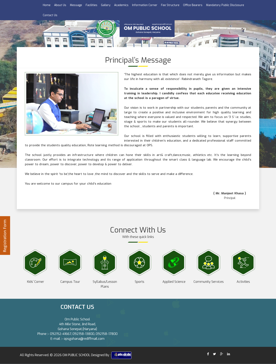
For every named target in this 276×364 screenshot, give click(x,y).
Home (47, 5)
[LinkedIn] (228, 354)
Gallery (106, 5)
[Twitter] (214, 354)
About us (60, 5)
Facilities (91, 5)
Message (76, 5)
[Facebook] (208, 354)
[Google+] (221, 354)
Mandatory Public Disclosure (225, 5)
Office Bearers (192, 5)
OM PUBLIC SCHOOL (76, 355)
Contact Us (50, 15)
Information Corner (144, 5)
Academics (121, 5)
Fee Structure (170, 5)
